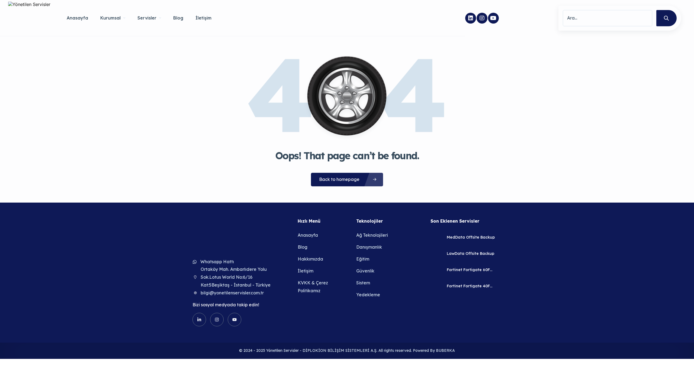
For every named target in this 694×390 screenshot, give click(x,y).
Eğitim (362, 259)
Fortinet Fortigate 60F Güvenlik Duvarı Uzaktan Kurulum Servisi (471, 270)
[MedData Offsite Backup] (436, 237)
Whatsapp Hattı (217, 261)
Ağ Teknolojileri (372, 235)
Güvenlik (365, 271)
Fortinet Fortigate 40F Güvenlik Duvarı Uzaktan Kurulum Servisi (471, 286)
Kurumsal (110, 18)
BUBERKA (445, 350)
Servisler (146, 18)
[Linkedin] (470, 18)
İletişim (203, 18)
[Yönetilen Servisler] (29, 18)
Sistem (363, 282)
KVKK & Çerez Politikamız (313, 286)
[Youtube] (493, 18)
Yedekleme (368, 294)
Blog (178, 18)
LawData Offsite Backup (470, 253)
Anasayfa (77, 18)
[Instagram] (482, 18)
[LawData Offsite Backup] (436, 254)
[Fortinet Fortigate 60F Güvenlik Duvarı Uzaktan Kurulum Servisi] (436, 270)
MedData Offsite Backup (471, 237)
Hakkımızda (310, 259)
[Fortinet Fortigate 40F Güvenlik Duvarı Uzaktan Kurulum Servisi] (436, 286)
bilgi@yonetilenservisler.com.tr (232, 292)
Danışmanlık (369, 247)
